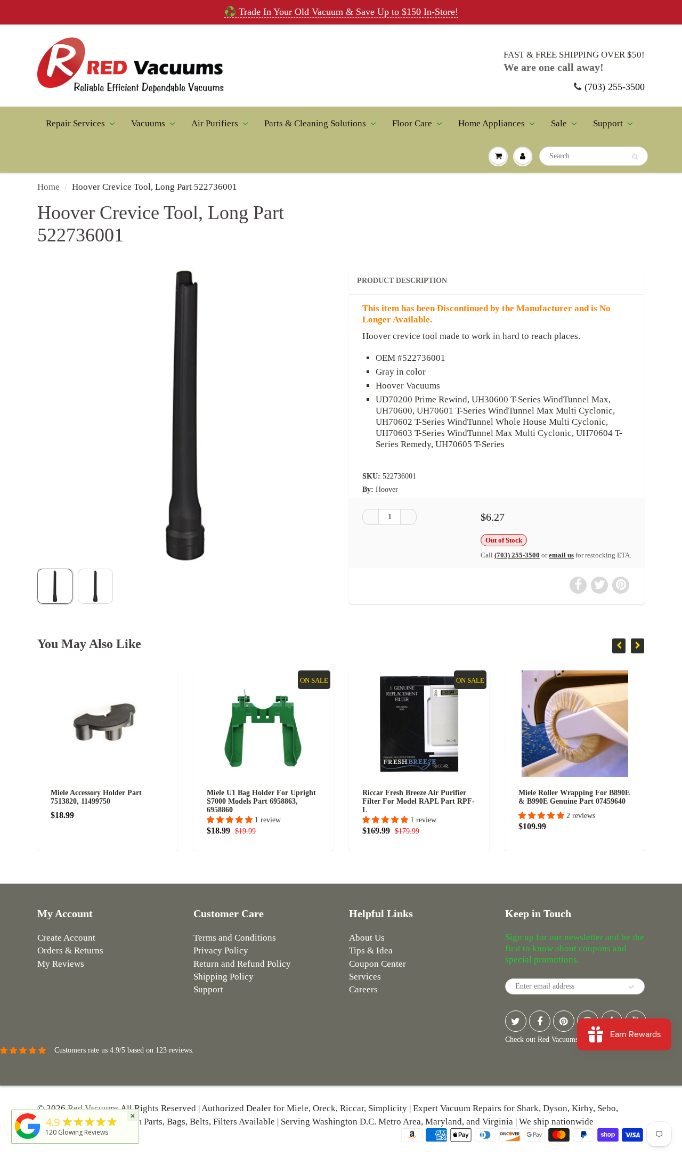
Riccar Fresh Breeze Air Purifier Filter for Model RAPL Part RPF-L (320, 801)
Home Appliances (491, 123)
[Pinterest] (563, 1021)
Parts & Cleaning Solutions (315, 123)
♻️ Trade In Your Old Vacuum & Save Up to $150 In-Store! (341, 11)
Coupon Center (377, 964)
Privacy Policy (220, 950)
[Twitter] (515, 1021)
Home (48, 187)
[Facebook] (539, 1021)
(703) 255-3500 (614, 87)
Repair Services (75, 123)
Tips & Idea (371, 950)
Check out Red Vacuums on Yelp (554, 1039)
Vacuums (148, 123)
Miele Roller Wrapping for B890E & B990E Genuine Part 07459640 (475, 797)
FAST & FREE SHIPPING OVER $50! (574, 55)
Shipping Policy (223, 977)
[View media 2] (95, 586)
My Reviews (60, 964)
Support (608, 123)
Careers (363, 989)
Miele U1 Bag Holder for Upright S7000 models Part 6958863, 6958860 (162, 801)
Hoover (387, 489)
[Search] (634, 156)
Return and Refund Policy (242, 964)
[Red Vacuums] (27, 1139)
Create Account (66, 938)
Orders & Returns (70, 950)
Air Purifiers (214, 123)
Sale (559, 123)
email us (561, 555)
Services (365, 977)
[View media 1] (54, 586)
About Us (367, 938)
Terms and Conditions (234, 938)
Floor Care (412, 123)
